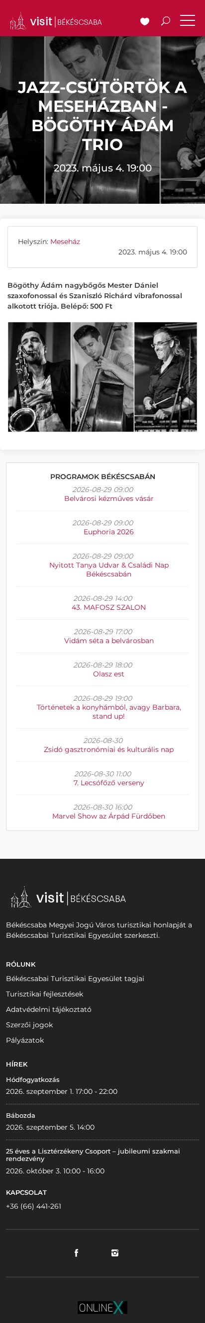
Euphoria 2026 (109, 531)
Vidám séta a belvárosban (109, 640)
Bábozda (20, 1115)
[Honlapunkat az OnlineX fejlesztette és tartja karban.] (102, 1307)
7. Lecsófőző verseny (109, 782)
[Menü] (187, 22)
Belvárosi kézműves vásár (109, 498)
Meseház (65, 241)
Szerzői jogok (29, 1024)
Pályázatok (25, 1040)
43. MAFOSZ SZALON (109, 607)
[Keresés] (165, 22)
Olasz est (108, 673)
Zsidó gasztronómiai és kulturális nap (109, 749)
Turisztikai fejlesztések (44, 994)
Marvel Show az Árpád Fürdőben (108, 816)
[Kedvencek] (144, 22)
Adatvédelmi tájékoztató (49, 1009)
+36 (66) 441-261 (33, 1206)
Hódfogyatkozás (33, 1079)
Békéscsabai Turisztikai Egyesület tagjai (75, 978)
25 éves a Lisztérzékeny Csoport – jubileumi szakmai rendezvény (93, 1155)
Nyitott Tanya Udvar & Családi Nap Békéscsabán (109, 570)
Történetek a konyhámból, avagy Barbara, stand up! (109, 712)
